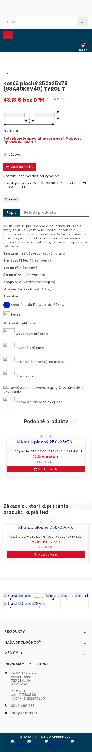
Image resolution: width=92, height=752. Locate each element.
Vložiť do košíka (19, 166)
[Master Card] (57, 745)
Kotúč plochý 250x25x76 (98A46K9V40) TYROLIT (46, 451)
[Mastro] (34, 745)
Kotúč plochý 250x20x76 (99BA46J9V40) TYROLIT (46, 536)
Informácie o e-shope (26, 664)
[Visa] (76, 745)
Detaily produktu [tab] (40, 212)
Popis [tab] (11, 212)
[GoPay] (18, 745)
